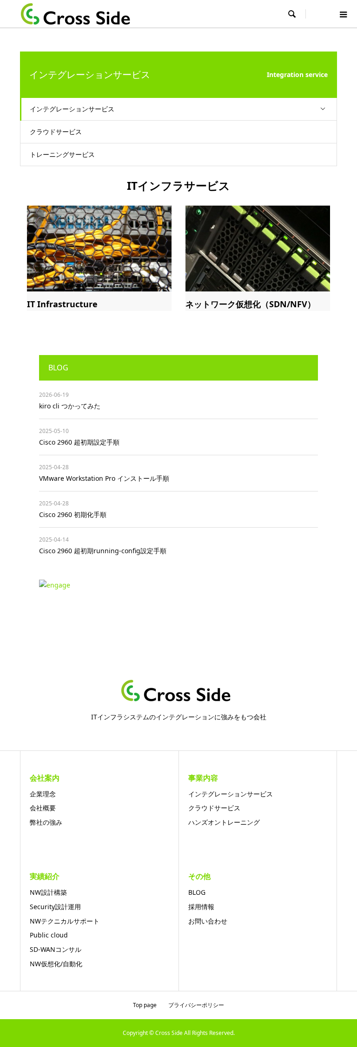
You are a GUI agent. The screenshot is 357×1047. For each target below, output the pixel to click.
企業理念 (43, 793)
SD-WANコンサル (55, 949)
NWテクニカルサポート (64, 921)
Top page (145, 1005)
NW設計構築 (48, 892)
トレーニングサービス (62, 154)
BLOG (196, 892)
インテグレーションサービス (72, 108)
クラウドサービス (56, 131)
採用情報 (201, 906)
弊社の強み (46, 822)
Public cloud (49, 935)
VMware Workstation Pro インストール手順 (104, 478)
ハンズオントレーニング (224, 822)
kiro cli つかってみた (69, 405)
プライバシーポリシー (196, 1005)
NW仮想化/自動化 (56, 963)
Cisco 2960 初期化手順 (72, 514)
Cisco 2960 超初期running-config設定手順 (102, 550)
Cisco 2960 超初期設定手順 (79, 442)
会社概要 (43, 807)
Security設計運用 (55, 906)
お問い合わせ (207, 921)
